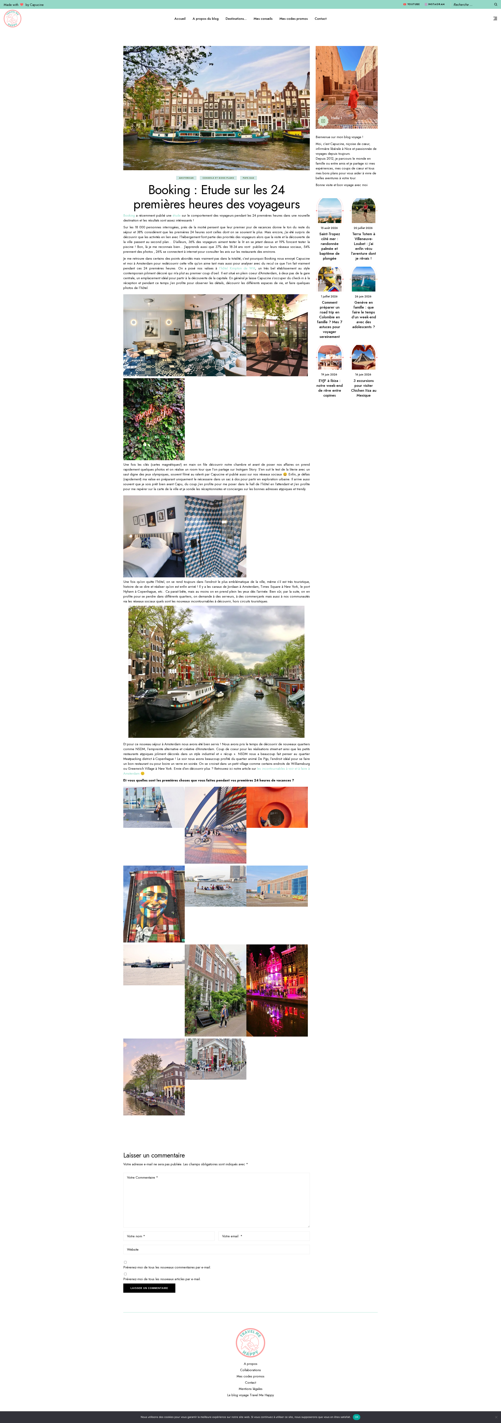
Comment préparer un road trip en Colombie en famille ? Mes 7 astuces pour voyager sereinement (329, 319)
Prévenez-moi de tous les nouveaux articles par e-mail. (162, 1279)
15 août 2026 (329, 228)
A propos (250, 1363)
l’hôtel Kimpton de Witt (237, 268)
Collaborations (250, 1370)
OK (357, 1416)
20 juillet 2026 (363, 228)
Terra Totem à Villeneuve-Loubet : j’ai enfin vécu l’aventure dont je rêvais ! (363, 246)
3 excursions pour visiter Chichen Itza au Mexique (363, 388)
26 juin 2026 (363, 296)
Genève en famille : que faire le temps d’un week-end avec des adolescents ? (363, 314)
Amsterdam (186, 177)
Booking (129, 215)
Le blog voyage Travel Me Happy (250, 1395)
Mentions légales (250, 1388)
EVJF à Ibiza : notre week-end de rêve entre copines (329, 388)
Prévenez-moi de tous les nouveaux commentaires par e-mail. (167, 1267)
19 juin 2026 (329, 374)
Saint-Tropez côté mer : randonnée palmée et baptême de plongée (329, 246)
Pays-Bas (248, 177)
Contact (250, 1382)
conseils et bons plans (218, 177)
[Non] (496, 1417)
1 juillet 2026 (329, 296)
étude (177, 215)
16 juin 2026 (363, 374)
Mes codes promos (250, 1376)
